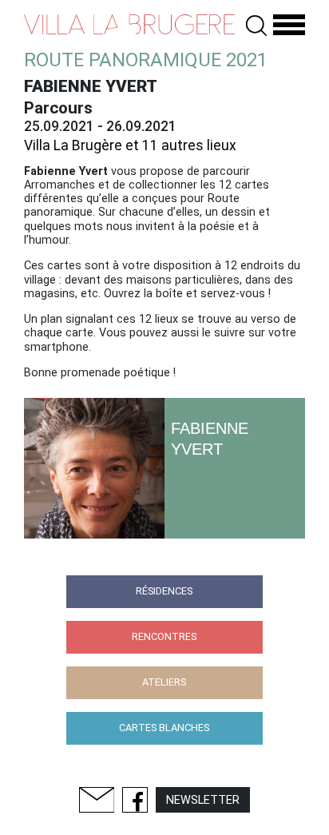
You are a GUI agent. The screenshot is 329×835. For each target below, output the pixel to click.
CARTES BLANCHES (164, 728)
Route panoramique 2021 (146, 60)
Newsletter (203, 800)
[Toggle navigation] (289, 25)
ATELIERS (164, 682)
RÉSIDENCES (164, 591)
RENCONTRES (164, 636)
